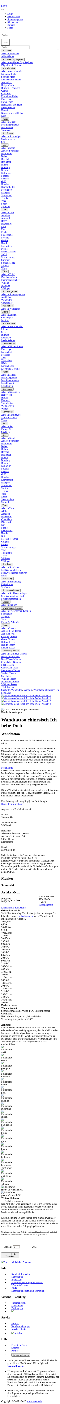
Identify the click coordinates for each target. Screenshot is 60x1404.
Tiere (4, 209)
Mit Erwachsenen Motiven (14, 572)
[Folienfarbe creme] (7, 1058)
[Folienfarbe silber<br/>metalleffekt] (12, 1188)
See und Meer (8, 76)
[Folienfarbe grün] (7, 1138)
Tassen (5, 625)
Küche (4, 363)
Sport (4, 145)
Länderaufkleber (9, 74)
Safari (4, 254)
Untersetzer (6, 302)
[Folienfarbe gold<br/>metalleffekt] (11, 1194)
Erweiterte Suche (19, 1345)
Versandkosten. (46, 905)
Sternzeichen (7, 499)
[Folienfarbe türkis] (7, 1130)
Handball (5, 184)
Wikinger (5, 288)
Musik (5, 119)
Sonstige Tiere (8, 262)
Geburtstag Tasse (9, 667)
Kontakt (11, 25)
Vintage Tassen (8, 678)
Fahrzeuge (6, 99)
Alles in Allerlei (8, 314)
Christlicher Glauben (11, 662)
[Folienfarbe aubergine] (7, 1106)
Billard (4, 164)
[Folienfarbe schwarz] (7, 1181)
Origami (5, 541)
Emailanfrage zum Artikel (13, 907)
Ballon (4, 449)
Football (5, 175)
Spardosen (7, 564)
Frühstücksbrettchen (11, 598)
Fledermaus (6, 235)
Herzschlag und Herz (11, 104)
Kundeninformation (20, 1274)
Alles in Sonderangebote (13, 294)
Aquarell (5, 218)
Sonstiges (5, 676)
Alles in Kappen (9, 605)
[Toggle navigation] (2, 9)
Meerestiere (6, 246)
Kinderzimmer (8, 343)
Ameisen (5, 215)
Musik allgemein (9, 377)
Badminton (6, 153)
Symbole (5, 206)
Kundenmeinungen (20, 1326)
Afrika (4, 511)
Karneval (5, 400)
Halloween (6, 394)
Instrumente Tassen (10, 670)
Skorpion (5, 260)
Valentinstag (7, 403)
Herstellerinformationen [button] (12, 804)
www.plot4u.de (34, 1401)
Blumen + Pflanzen (10, 88)
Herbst (4, 397)
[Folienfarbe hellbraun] (7, 1155)
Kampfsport (7, 479)
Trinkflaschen (7, 687)
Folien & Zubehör (10, 622)
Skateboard (6, 195)
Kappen (5, 602)
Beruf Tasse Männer (11, 659)
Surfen (4, 488)
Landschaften (7, 366)
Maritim (5, 320)
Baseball (5, 159)
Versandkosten (18, 1302)
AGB (14, 1288)
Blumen (5, 334)
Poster (4, 575)
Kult (3, 116)
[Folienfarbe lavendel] (7, 1098)
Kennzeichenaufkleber (12, 113)
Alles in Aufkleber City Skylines (17, 62)
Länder (4, 329)
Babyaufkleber (8, 85)
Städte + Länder (9, 417)
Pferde (4, 248)
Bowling (5, 167)
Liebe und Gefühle (10, 368)
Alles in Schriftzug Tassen (14, 653)
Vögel (4, 268)
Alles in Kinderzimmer (12, 346)
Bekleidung (7, 578)
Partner (14, 1350)
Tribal (4, 271)
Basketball (6, 162)
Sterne (4, 203)
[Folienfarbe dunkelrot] (7, 1074)
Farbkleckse (7, 102)
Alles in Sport (8, 148)
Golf (3, 181)
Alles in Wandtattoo (10, 308)
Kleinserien (12, 22)
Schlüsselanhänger (10, 590)
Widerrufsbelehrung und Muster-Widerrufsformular (27, 1284)
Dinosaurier (7, 522)
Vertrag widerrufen (21, 1355)
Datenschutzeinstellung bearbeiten (27, 1290)
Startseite (5, 690)
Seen (3, 332)
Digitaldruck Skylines (11, 65)
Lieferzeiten (17, 1305)
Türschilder (6, 360)
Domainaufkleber (9, 96)
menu (5, 42)
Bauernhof (6, 223)
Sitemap (15, 1348)
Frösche (5, 237)
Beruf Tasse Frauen (10, 656)
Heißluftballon (8, 187)
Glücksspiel (7, 317)
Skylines (5, 432)
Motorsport (6, 189)
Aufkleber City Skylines (12, 59)
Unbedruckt (7, 584)
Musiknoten (7, 127)
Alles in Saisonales (10, 392)
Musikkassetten (8, 383)
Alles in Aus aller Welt (12, 71)
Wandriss (5, 285)
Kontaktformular (25, 916)
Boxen (4, 170)
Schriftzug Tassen (10, 651)
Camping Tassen (9, 636)
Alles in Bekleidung (11, 581)
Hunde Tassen (8, 645)
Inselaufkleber (8, 107)
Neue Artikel (13, 16)
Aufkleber (6, 50)
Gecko (4, 240)
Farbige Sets (7, 429)
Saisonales (6, 130)
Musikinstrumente (10, 124)
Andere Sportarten (10, 150)
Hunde (4, 243)
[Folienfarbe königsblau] (7, 1122)
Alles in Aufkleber (10, 53)
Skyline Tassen (8, 673)
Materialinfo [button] (7, 767)
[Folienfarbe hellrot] (7, 1082)
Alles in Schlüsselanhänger (14, 593)
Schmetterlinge (8, 257)
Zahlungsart (17, 1308)
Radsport (5, 192)
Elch (3, 226)
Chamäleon (6, 519)
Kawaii (4, 110)
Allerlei (5, 312)
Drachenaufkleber (10, 277)
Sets (3, 142)
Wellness (5, 558)
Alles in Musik (8, 122)
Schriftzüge (7, 133)
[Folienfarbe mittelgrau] (7, 1173)
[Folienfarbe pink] (7, 1090)
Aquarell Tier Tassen (11, 631)
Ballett (4, 156)
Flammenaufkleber (10, 280)
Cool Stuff (6, 93)
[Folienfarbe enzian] (7, 1114)
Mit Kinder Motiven (11, 570)
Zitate (4, 420)
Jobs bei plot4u (18, 1329)
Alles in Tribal (8, 274)
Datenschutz (17, 1277)
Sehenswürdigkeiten (11, 79)
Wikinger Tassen (9, 684)
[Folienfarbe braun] (7, 1146)
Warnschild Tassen (10, 681)
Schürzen (5, 587)
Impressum (16, 1279)
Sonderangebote (15, 19)
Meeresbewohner (9, 539)
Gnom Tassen (8, 639)
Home (10, 13)
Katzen (4, 536)
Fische (4, 232)
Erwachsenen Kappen (12, 608)
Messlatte (5, 354)
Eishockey (6, 173)
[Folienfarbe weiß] (7, 1050)
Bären (4, 221)
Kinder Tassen (8, 647)
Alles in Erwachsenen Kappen (16, 611)
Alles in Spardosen (10, 567)
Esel (3, 229)
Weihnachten (7, 406)
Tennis (4, 198)
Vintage (5, 282)
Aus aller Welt (8, 68)
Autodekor (6, 82)
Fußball (5, 178)
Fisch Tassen (7, 664)
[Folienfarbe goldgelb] (7, 1066)
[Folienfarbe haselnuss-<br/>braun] (7, 1164)
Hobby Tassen (8, 642)
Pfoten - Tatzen (8, 251)
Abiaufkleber (7, 56)
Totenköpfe (6, 552)
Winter (4, 408)
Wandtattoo (6, 300)
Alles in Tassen (8, 628)
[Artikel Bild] (26, 698)
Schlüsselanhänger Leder (13, 596)
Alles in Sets (7, 426)
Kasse (10, 27)
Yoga (3, 201)
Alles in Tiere (7, 212)
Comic (4, 90)
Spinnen (5, 265)
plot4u (4, 5)
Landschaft (6, 352)
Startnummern (8, 139)
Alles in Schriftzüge (10, 136)
